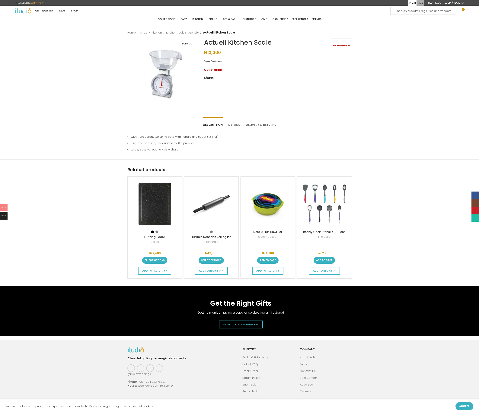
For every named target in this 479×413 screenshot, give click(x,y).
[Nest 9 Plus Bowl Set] (268, 203)
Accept (464, 406)
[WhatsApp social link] (234, 77)
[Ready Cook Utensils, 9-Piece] (324, 203)
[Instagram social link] (140, 368)
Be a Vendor (308, 378)
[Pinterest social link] (150, 368)
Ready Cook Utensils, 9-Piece (324, 232)
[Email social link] (225, 77)
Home (131, 32)
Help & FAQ (250, 364)
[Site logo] (23, 11)
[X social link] (220, 77)
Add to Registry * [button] (154, 271)
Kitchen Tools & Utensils (182, 32)
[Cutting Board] (154, 203)
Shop (143, 32)
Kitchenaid (211, 242)
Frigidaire (324, 237)
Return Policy (251, 378)
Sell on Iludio (250, 391)
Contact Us (308, 371)
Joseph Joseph (267, 237)
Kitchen (157, 32)
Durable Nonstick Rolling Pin (211, 237)
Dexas (155, 242)
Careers (305, 391)
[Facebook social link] (216, 77)
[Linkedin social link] (229, 77)
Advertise (306, 384)
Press (303, 364)
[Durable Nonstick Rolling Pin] (211, 203)
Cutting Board (154, 237)
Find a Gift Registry (255, 357)
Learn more (37, 2)
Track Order (250, 371)
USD (420, 3)
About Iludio (308, 357)
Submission (250, 384)
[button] (268, 260)
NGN (412, 3)
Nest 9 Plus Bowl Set (267, 232)
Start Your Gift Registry (241, 324)
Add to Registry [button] (267, 271)
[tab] (213, 123)
